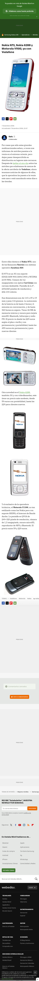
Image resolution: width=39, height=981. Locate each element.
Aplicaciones (24, 847)
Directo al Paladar (8, 926)
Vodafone (13, 598)
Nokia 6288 (24, 392)
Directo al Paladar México (8, 967)
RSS (28, 824)
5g (21, 855)
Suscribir (32, 808)
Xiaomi (4, 847)
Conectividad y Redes (28, 863)
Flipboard (11, 118)
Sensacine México (26, 960)
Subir (31, 887)
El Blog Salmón (25, 940)
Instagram (24, 824)
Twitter (7, 118)
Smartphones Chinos (10, 863)
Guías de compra (8, 851)
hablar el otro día (20, 163)
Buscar (36, 879)
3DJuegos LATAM (25, 957)
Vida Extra (23, 902)
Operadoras (26, 35)
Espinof (22, 916)
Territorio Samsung (27, 851)
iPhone (4, 859)
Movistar (5, 843)
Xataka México (7, 957)
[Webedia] (8, 889)
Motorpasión (24, 926)
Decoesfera (6, 943)
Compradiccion (7, 946)
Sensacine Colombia (27, 963)
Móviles (35, 35)
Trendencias (6, 940)
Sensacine (23, 913)
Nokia (29, 598)
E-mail (14, 118)
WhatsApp (24, 859)
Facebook (3, 118)
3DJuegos (23, 899)
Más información (7, 979)
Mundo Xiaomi (7, 911)
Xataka (4, 899)
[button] (11, 136)
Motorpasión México (27, 966)
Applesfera (6, 905)
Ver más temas (8, 870)
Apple (22, 843)
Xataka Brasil (6, 960)
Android (5, 855)
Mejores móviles (23, 792)
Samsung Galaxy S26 (11, 35)
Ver (20, 697)
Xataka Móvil (6, 902)
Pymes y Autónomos (27, 943)
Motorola (22, 598)
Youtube (19, 824)
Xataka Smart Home (9, 908)
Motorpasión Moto (26, 929)
